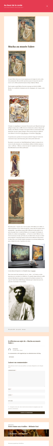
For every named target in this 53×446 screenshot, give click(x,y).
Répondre (11, 357)
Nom (9, 389)
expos (24, 329)
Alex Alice (38, 133)
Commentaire (12, 370)
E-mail (10, 395)
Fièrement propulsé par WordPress (16, 443)
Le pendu (19, 329)
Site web (10, 400)
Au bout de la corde (13, 5)
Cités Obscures (24, 133)
